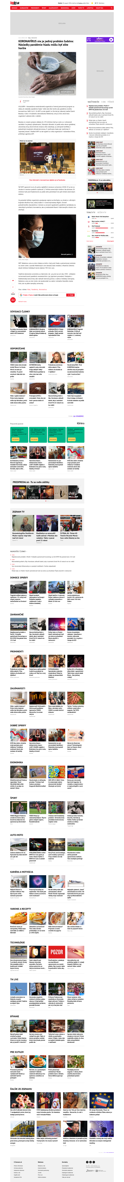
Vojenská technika (14, 970)
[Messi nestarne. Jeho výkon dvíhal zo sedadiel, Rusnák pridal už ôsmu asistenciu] (75, 989)
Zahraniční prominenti (34, 677)
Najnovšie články (18, 551)
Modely (50, 861)
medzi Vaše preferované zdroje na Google (40, 295)
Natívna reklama (42, 1177)
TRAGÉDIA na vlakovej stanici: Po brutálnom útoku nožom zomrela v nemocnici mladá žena (104, 267)
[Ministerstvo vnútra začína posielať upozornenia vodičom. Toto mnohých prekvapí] (75, 844)
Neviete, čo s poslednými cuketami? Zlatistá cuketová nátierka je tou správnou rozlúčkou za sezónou (37, 1074)
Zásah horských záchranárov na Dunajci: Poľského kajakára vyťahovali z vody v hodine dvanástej (37, 599)
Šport (44, 8)
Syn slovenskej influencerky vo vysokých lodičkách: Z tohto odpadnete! (34, 566)
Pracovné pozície (16, 424)
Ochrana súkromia (18, 1168)
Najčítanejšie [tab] (93, 102)
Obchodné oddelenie (67, 1170)
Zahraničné (24, 8)
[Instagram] (90, 1162)
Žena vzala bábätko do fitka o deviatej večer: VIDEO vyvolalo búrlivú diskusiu (56, 709)
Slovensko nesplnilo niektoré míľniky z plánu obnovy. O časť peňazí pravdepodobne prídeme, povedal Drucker (37, 1001)
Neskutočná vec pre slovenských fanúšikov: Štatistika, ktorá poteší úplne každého (55, 464)
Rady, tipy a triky (52, 897)
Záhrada (69, 1078)
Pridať (71, 295)
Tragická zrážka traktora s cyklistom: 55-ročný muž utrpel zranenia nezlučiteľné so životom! (18, 598)
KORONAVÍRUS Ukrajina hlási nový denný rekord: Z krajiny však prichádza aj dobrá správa (37, 332)
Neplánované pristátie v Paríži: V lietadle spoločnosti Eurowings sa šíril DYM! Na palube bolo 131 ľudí (43, 557)
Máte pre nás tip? (66, 1177)
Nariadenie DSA (18, 1177)
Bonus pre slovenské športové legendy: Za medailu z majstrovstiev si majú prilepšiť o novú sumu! (75, 784)
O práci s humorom (14, 897)
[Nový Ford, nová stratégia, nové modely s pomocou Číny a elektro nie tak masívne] (56, 844)
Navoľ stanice (90, 241)
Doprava (12, 859)
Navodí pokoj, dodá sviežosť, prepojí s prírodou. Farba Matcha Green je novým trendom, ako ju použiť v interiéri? (18, 1038)
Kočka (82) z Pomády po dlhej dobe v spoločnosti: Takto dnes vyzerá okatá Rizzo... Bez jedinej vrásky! (75, 673)
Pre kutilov (17, 1051)
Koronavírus (43, 289)
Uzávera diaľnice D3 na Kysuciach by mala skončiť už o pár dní (18, 855)
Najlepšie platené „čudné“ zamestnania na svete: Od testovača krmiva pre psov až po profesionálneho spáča (75, 894)
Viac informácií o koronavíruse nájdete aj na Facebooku (47, 180)
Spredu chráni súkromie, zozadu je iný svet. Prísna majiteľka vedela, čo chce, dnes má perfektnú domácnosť (75, 1038)
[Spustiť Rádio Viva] (100, 38)
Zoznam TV (18, 511)
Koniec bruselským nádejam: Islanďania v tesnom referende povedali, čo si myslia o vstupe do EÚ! (74, 636)
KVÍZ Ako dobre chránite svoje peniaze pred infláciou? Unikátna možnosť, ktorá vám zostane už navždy (75, 465)
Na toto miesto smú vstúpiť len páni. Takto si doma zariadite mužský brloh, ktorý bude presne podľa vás (37, 1038)
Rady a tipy (69, 930)
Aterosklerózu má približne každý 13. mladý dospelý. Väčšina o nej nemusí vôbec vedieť (75, 963)
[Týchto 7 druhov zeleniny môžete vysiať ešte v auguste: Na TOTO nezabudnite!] (75, 698)
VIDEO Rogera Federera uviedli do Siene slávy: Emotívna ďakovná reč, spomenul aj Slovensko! (18, 819)
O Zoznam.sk (18, 1162)
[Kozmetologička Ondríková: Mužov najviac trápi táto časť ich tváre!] (23, 523)
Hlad (28, 289)
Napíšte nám (17, 1175)
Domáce (14, 8)
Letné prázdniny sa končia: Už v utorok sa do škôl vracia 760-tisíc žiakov (75, 598)
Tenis (11, 824)
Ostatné (31, 824)
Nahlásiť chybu (22, 301)
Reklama (40, 1162)
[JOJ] (88, 222)
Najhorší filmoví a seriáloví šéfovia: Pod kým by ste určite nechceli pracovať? (17, 893)
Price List (40, 1175)
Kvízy (73, 8)
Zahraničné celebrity (101, 201)
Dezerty (50, 932)
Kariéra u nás (17, 1172)
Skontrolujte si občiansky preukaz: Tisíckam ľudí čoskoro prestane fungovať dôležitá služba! (37, 783)
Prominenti (35, 8)
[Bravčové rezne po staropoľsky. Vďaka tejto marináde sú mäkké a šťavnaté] (18, 918)
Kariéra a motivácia (21, 871)
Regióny (69, 603)
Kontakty (65, 1162)
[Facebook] (87, 1162)
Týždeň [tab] (110, 102)
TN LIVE (14, 979)
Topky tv (81, 8)
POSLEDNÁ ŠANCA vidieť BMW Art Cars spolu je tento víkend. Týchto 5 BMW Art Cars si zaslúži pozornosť (37, 857)
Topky (29, 37)
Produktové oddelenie (67, 1168)
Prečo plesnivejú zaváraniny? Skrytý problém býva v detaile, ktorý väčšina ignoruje (56, 1073)
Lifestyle (90, 8)
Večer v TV (101, 212)
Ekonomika (65, 8)
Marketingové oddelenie (68, 1175)
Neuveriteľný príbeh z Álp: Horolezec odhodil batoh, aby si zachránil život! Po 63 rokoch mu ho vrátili (43, 561)
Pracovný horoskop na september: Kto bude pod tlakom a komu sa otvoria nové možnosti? (37, 893)
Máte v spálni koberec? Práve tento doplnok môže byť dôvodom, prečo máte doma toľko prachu (18, 709)
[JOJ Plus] (88, 236)
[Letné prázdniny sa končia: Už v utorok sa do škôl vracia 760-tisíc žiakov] (75, 587)
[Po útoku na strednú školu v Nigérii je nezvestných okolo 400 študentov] (18, 321)
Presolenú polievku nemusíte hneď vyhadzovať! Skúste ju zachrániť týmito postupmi (17, 1074)
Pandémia (34, 289)
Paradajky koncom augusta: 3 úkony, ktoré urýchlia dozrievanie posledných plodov (74, 1073)
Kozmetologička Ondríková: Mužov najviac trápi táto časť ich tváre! (23, 535)
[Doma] (88, 231)
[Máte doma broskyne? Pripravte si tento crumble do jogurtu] (56, 918)
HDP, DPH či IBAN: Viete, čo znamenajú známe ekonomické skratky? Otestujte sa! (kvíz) (56, 783)
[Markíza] (88, 217)
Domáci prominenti (14, 677)
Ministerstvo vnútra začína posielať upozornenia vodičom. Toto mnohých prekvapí (75, 856)
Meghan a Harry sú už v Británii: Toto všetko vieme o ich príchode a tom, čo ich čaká (104, 204)
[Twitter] (94, 1162)
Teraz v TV (91, 212)
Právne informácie (18, 1166)
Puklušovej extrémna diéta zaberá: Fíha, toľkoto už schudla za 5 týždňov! (17, 672)
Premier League (51, 824)
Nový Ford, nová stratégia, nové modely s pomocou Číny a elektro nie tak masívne (56, 856)
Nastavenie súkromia (19, 1170)
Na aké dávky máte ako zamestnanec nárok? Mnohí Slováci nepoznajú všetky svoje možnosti (56, 893)
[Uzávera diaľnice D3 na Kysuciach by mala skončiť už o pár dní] (18, 844)
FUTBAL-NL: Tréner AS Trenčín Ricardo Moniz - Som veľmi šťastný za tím (70, 535)
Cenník (39, 1172)
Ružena (80, 3)
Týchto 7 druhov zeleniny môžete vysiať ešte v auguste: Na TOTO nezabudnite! (75, 709)
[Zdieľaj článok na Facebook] (13, 287)
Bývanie (14, 1016)
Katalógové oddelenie (67, 1172)
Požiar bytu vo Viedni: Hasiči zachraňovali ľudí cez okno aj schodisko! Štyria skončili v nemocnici (41, 571)
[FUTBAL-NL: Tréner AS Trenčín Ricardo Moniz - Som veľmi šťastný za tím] (71, 523)
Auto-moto (16, 834)
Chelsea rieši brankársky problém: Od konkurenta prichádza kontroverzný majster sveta (56, 819)
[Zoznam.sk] (91, 1171)
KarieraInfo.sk (32, 897)
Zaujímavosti (53, 8)
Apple (49, 970)
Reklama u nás (41, 1166)
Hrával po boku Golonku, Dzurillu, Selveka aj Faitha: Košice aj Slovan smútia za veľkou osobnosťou (75, 820)
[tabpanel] (100, 121)
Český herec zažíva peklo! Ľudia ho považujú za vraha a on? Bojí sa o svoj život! (37, 672)
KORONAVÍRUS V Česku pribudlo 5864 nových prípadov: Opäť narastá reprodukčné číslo (55, 332)
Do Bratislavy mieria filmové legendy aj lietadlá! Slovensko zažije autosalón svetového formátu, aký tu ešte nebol (18, 465)
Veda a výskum (32, 970)
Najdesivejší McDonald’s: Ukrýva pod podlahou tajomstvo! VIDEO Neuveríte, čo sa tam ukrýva (37, 710)
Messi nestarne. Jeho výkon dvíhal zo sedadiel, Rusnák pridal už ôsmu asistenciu (75, 1000)
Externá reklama (42, 1168)
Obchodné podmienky (43, 1170)
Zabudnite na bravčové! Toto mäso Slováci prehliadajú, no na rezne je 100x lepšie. (37, 930)
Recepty (12, 1080)
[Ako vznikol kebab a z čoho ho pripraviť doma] (75, 918)
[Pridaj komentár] (13, 280)
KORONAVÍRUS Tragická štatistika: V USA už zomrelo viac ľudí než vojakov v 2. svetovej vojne (75, 333)
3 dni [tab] (103, 102)
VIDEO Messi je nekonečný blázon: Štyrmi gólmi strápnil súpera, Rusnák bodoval (37, 819)
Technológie (17, 942)
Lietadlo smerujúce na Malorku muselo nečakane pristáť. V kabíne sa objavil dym (18, 1000)
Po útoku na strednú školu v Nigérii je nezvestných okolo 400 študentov (18, 331)
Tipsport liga (70, 826)
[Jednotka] (88, 226)
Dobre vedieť (13, 471)
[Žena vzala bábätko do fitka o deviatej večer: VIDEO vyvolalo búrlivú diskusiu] (56, 698)
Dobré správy (18, 725)
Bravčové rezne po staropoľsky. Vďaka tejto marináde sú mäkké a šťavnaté (18, 930)
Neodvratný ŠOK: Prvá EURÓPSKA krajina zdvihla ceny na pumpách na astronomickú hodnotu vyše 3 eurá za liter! (104, 276)
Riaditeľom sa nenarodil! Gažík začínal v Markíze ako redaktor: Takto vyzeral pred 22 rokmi (46, 537)
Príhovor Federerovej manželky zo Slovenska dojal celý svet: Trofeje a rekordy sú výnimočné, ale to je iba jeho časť (56, 1001)
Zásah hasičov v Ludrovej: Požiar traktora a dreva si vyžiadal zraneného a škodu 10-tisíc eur (56, 598)
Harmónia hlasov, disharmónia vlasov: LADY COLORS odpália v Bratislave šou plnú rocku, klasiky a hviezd (37, 465)
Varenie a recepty (20, 908)
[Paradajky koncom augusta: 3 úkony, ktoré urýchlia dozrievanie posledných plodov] (75, 1061)
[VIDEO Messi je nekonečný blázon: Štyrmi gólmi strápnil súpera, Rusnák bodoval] (37, 807)
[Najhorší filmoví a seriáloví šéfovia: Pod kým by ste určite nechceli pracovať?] (18, 881)
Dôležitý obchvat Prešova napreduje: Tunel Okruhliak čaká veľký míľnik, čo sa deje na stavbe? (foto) (18, 784)
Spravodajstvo (65, 1166)
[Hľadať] (112, 8)
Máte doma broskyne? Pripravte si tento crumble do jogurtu (55, 929)
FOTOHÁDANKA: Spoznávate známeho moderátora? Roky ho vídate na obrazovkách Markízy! (55, 673)
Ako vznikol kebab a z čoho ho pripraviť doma (74, 928)
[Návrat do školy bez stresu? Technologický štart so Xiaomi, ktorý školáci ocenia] (75, 735)
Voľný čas (99, 8)
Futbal (61, 540)
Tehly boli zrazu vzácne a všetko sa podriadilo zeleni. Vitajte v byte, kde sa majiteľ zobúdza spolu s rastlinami (56, 1038)
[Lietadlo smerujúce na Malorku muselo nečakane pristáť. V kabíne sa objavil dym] (18, 989)
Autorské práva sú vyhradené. (93, 1167)
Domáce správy (19, 577)
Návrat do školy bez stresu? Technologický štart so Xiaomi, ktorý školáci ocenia (74, 746)
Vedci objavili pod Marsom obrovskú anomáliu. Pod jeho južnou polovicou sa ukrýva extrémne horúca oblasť (37, 964)
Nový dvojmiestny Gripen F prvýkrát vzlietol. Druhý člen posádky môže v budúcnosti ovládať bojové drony (18, 964)
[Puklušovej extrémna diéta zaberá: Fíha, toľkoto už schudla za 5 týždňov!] (18, 661)
